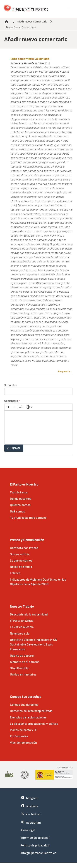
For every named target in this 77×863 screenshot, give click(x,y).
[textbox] (38, 427)
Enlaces (15, 573)
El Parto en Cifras (21, 621)
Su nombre (10, 385)
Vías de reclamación (23, 743)
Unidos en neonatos (23, 674)
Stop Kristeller (20, 668)
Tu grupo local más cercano (28, 518)
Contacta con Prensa (24, 548)
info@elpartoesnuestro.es (38, 853)
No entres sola (20, 633)
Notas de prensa (21, 567)
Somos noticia (19, 554)
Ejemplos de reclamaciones (28, 717)
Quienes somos (20, 505)
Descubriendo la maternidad (29, 614)
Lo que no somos (21, 560)
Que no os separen (22, 656)
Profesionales (19, 736)
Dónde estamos (20, 499)
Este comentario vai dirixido (30, 59)
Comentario (12, 401)
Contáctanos (19, 492)
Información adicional (35, 838)
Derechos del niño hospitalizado (31, 711)
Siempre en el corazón (24, 662)
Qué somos (17, 511)
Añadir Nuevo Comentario (32, 21)
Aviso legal (28, 830)
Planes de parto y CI (23, 730)
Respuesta (64, 371)
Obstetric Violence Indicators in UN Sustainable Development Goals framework (33, 644)
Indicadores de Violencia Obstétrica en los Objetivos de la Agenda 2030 (38, 582)
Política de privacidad (35, 845)
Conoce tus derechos (24, 705)
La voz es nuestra (22, 627)
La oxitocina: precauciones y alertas (34, 724)
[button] (68, 9)
